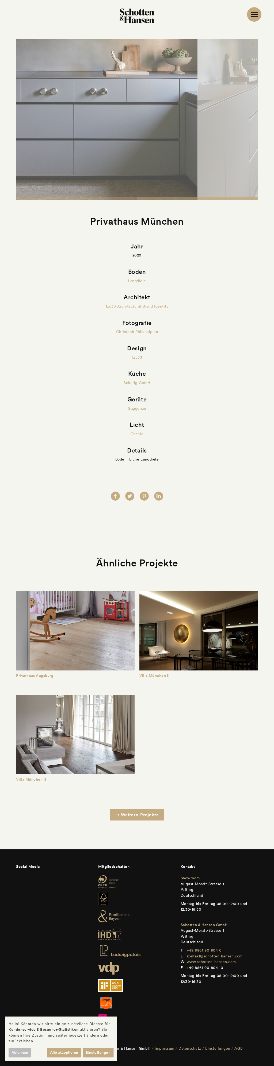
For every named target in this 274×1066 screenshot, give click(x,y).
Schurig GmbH (137, 382)
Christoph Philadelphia (137, 331)
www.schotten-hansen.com (211, 961)
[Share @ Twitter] (130, 496)
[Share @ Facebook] (115, 496)
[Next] (234, 119)
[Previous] (40, 119)
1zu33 (137, 357)
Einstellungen (217, 1048)
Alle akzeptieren (64, 1052)
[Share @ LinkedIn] (158, 496)
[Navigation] (254, 14)
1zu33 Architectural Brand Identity (137, 306)
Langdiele (137, 280)
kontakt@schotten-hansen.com (215, 956)
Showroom (190, 878)
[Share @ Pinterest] (144, 496)
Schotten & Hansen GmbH (204, 924)
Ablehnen (20, 1052)
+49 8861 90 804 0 (204, 950)
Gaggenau (137, 408)
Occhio (137, 433)
